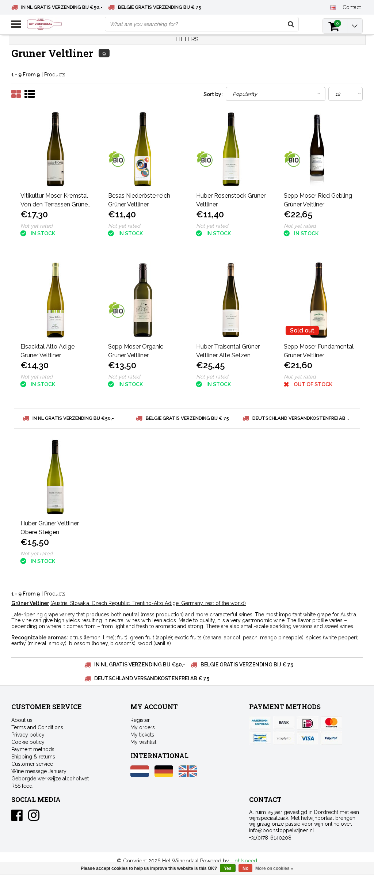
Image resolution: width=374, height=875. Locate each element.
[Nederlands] (139, 775)
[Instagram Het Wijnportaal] (33, 818)
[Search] (291, 24)
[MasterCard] (331, 723)
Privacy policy (28, 735)
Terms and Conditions (37, 727)
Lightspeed (243, 861)
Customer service (32, 764)
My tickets (142, 735)
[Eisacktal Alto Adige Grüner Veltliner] (55, 300)
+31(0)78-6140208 (270, 838)
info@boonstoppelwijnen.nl (281, 830)
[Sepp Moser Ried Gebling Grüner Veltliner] (319, 149)
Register (140, 720)
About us (22, 720)
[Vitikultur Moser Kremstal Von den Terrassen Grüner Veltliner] (55, 149)
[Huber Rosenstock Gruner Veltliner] (231, 149)
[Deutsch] (163, 775)
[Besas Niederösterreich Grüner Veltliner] (143, 149)
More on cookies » (274, 868)
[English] (333, 7)
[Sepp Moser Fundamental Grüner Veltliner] (319, 300)
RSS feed (22, 786)
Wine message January (38, 771)
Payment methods (32, 749)
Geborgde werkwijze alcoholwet (50, 778)
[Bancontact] (260, 738)
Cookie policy (28, 742)
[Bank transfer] (284, 723)
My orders (142, 727)
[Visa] (307, 738)
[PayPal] (284, 738)
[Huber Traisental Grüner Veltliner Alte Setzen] (231, 300)
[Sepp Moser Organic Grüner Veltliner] (143, 300)
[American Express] (260, 723)
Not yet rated (36, 226)
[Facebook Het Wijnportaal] (17, 818)
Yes (228, 868)
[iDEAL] (307, 723)
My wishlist (143, 742)
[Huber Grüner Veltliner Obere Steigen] (55, 477)
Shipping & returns (33, 757)
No (245, 868)
